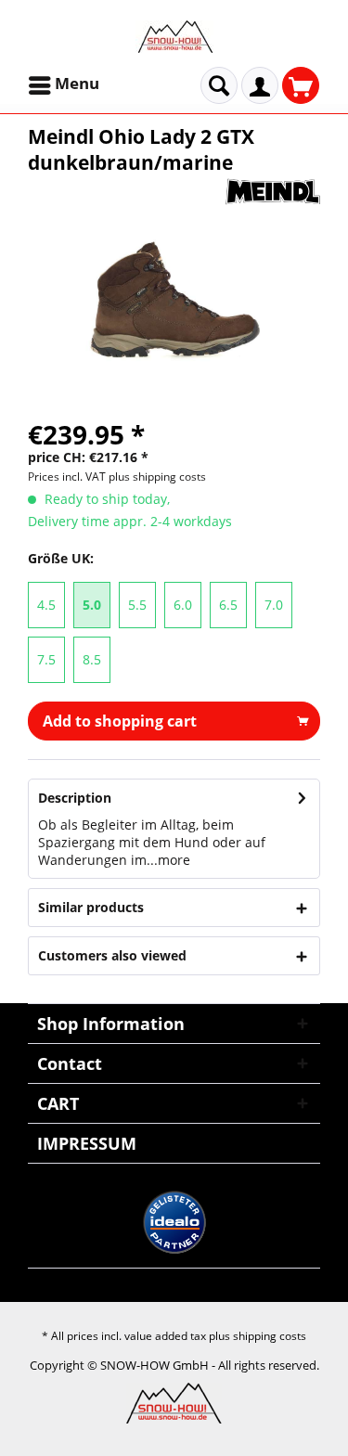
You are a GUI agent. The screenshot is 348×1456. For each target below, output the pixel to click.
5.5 (137, 604)
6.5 (228, 604)
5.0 (92, 604)
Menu (77, 83)
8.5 (92, 659)
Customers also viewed (112, 955)
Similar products (91, 907)
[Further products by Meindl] (273, 191)
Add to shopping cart (120, 721)
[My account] (259, 85)
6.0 (183, 604)
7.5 (46, 659)
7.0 (273, 604)
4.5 (46, 604)
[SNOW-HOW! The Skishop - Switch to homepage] (174, 36)
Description (74, 797)
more (174, 860)
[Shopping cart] (300, 85)
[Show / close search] (219, 85)
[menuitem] (65, 85)
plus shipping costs (157, 476)
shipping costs (269, 1336)
